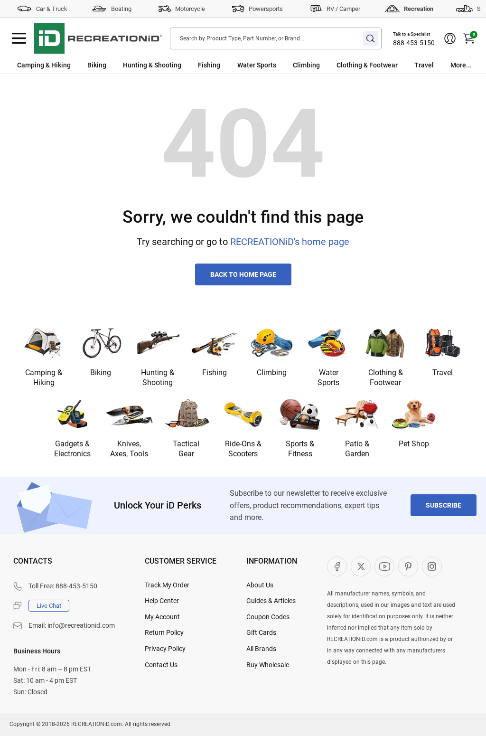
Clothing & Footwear (367, 65)
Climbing (306, 65)
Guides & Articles (271, 600)
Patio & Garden (357, 448)
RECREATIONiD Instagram (432, 566)
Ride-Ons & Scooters (243, 448)
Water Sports (256, 65)
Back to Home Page (243, 274)
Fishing (209, 65)
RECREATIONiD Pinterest (408, 566)
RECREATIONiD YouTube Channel (384, 566)
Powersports (266, 8)
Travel (424, 65)
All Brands (261, 648)
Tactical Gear (186, 448)
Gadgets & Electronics (72, 448)
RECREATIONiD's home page (289, 241)
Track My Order (167, 585)
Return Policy (164, 632)
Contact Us (161, 665)
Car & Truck (51, 8)
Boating (121, 8)
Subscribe (443, 505)
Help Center (162, 600)
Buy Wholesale (267, 665)
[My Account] (449, 38)
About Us (259, 585)
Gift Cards (261, 632)
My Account (162, 617)
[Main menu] (19, 38)
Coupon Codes (268, 617)
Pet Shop (414, 443)
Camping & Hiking (44, 65)
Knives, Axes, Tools (129, 448)
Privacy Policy (165, 648)
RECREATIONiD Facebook (337, 566)
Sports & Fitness (300, 448)
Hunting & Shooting (152, 65)
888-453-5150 (414, 43)
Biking (96, 65)
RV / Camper (343, 8)
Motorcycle (190, 8)
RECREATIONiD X (361, 566)
